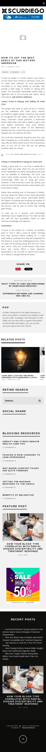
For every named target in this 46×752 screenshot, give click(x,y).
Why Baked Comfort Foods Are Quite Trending (21, 469)
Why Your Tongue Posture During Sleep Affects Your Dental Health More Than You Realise (20, 656)
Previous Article (23, 281)
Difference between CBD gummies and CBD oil (23, 294)
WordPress (28, 728)
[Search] (44, 3)
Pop (2, 66)
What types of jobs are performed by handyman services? (23, 285)
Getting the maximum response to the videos (19, 482)
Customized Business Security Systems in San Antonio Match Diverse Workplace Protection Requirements (23, 632)
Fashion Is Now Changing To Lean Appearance (21, 456)
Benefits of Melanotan (18, 495)
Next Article (23, 290)
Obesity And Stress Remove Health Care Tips (21, 442)
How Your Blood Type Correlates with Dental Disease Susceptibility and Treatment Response (23, 548)
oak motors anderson (22, 97)
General (5, 72)
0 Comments (15, 72)
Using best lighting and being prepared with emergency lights (19, 377)
